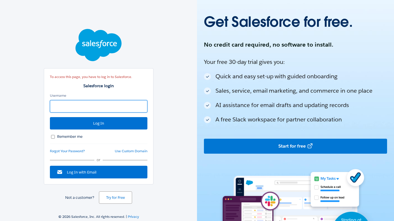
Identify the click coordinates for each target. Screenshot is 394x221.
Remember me (69, 136)
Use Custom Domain (131, 150)
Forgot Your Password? (67, 150)
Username (58, 95)
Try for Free (115, 197)
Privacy (133, 216)
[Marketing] (295, 110)
